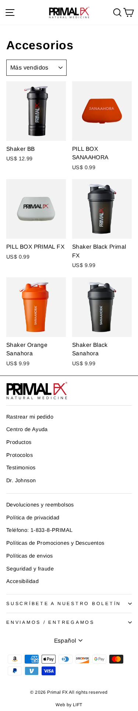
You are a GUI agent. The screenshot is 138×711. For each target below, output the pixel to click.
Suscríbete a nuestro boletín (63, 603)
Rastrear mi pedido (29, 417)
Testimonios (20, 467)
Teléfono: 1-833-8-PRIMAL (39, 530)
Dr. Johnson (21, 480)
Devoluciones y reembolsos (40, 505)
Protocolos (19, 455)
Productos (19, 442)
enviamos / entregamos (50, 622)
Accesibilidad (22, 581)
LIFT (77, 704)
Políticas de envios (29, 556)
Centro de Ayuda (27, 429)
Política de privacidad (33, 517)
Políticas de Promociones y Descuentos (55, 543)
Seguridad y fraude (30, 569)
